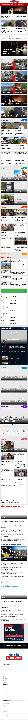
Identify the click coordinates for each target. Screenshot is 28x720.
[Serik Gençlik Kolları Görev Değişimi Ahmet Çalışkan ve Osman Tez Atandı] (20, 241)
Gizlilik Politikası (6, 711)
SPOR (4, 674)
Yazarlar (4, 705)
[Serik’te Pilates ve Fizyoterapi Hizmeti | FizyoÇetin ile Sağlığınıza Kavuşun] (14, 491)
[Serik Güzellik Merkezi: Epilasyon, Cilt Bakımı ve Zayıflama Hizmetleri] (20, 473)
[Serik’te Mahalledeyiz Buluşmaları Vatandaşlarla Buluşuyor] (20, 212)
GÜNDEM (4, 668)
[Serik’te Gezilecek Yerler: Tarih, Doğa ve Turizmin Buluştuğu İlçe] (20, 140)
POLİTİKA (4, 672)
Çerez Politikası (6, 715)
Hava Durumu (6, 694)
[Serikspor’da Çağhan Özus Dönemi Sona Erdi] (5, 262)
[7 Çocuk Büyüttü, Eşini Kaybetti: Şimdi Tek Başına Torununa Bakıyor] (5, 345)
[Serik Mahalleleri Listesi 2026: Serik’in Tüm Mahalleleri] (7, 140)
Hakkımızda (5, 707)
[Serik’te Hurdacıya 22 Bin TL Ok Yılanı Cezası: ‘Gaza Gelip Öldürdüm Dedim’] (5, 278)
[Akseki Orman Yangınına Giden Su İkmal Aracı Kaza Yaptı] (5, 268)
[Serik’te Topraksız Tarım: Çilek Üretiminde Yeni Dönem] (5, 360)
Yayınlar (4, 698)
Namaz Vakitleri (6, 692)
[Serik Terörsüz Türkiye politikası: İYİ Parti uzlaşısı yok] (7, 212)
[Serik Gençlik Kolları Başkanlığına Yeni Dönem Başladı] (7, 241)
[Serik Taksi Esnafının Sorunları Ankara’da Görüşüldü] (20, 227)
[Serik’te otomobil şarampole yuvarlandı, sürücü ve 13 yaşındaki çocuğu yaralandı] (20, 456)
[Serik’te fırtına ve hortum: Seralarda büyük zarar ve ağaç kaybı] (7, 125)
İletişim (4, 713)
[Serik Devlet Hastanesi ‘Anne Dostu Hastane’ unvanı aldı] (7, 456)
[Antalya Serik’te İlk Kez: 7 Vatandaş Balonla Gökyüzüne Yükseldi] (5, 352)
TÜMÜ (24, 120)
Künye (4, 709)
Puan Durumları (6, 696)
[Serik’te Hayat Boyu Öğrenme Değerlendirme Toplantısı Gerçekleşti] (20, 125)
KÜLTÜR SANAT (6, 680)
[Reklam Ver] (14, 640)
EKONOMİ (5, 670)
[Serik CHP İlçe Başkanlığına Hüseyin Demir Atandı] (7, 227)
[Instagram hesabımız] (25, 645)
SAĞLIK (4, 682)
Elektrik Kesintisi (6, 690)
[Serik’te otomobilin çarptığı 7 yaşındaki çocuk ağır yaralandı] (7, 473)
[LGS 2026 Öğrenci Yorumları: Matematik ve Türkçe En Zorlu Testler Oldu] (7, 155)
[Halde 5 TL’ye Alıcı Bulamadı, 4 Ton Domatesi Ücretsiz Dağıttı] (20, 155)
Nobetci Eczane (6, 688)
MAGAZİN (5, 678)
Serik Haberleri (6, 703)
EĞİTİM (4, 676)
